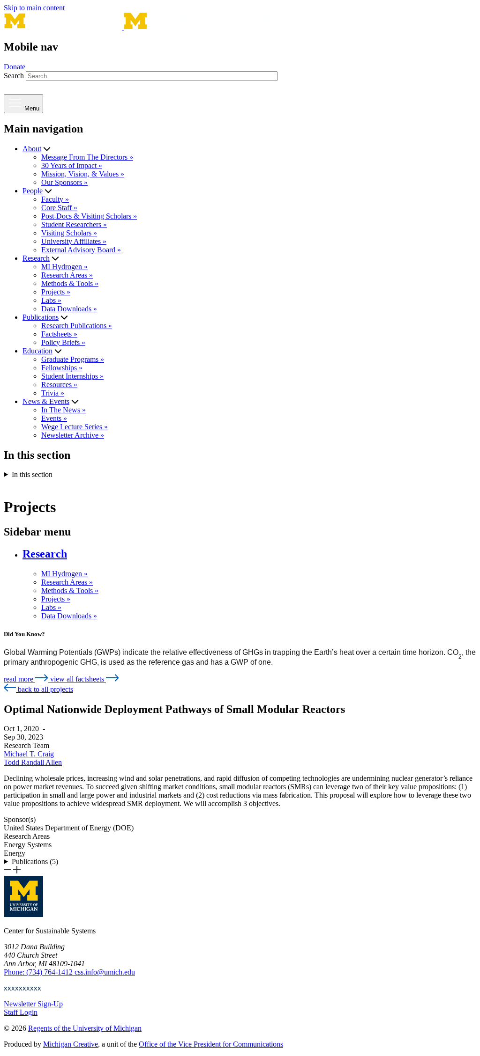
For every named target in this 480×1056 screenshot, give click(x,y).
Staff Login (21, 1012)
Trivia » (52, 393)
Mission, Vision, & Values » (82, 174)
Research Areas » (67, 275)
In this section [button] (32, 474)
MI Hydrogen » (64, 267)
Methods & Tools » (69, 283)
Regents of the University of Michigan (85, 1028)
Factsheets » (59, 334)
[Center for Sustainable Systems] (179, 27)
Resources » (59, 385)
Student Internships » (72, 376)
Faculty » (55, 199)
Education (37, 351)
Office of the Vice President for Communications (211, 1044)
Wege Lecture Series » (74, 427)
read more (19, 679)
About (31, 149)
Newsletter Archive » (72, 435)
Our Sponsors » (64, 182)
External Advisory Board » (81, 250)
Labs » (51, 300)
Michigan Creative (70, 1044)
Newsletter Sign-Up (33, 1004)
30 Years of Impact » (71, 165)
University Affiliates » (73, 241)
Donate (14, 67)
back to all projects (44, 689)
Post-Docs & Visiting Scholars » (89, 216)
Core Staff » (59, 208)
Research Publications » (76, 326)
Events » (54, 418)
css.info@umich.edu (105, 972)
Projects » (55, 292)
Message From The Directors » (87, 157)
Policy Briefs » (63, 342)
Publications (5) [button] (35, 861)
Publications (40, 317)
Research (36, 258)
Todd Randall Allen (33, 762)
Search (14, 76)
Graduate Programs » (72, 359)
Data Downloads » (69, 309)
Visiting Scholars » (69, 233)
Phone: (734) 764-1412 (39, 972)
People (32, 191)
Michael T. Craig (29, 754)
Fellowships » (61, 368)
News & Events (45, 401)
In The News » (63, 410)
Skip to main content (34, 8)
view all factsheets (78, 679)
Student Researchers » (74, 224)
